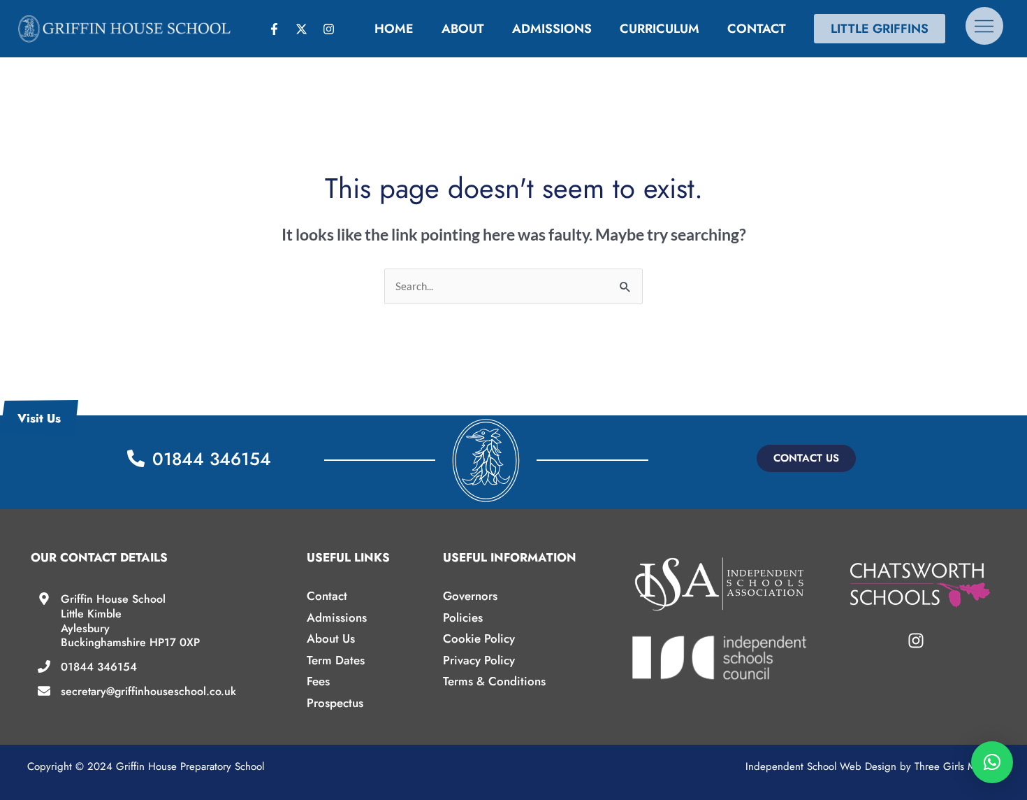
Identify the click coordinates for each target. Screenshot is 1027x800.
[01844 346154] (44, 666)
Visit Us (39, 418)
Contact (756, 29)
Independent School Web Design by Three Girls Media (870, 766)
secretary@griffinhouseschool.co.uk (148, 691)
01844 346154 (99, 667)
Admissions (552, 29)
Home (394, 29)
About (463, 29)
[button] (806, 458)
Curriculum (659, 29)
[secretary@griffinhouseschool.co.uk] (44, 691)
